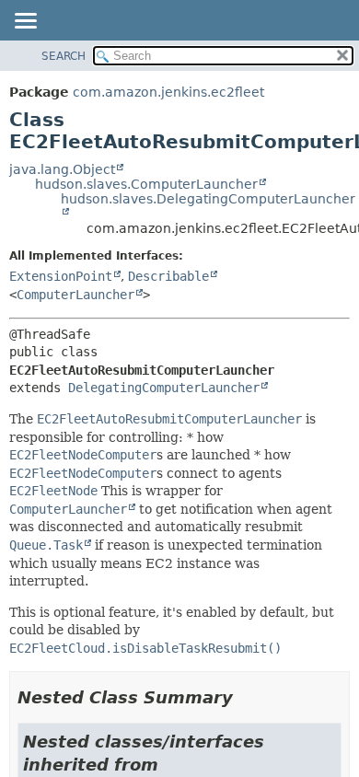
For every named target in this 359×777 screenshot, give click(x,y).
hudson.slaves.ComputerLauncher (146, 184)
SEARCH (63, 56)
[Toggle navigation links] (25, 22)
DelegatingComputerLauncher (164, 387)
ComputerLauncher (75, 294)
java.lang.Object (62, 169)
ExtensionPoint (60, 276)
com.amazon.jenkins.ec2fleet (168, 92)
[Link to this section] (245, 697)
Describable (168, 276)
